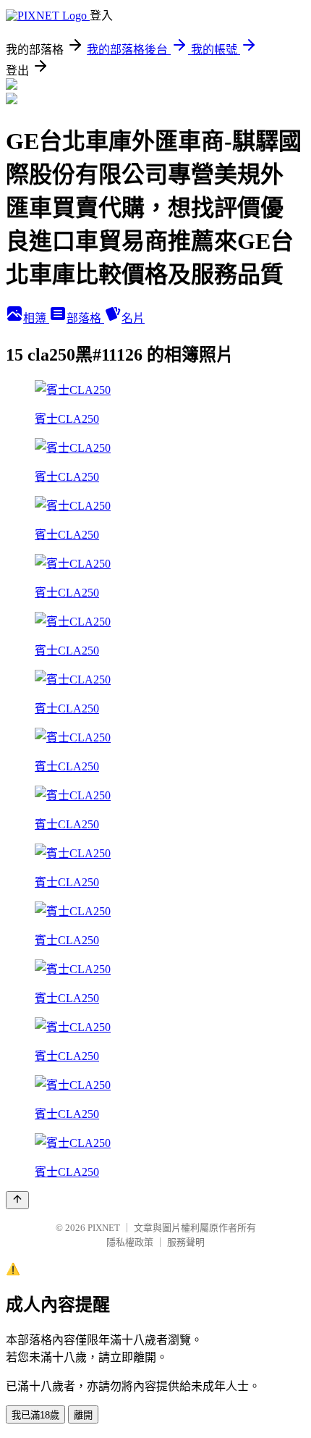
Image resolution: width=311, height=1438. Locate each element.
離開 (83, 1415)
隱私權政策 (129, 1242)
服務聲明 (186, 1242)
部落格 (85, 318)
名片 (133, 318)
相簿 (36, 318)
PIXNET (104, 1227)
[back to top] (17, 1200)
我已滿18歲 (35, 1415)
